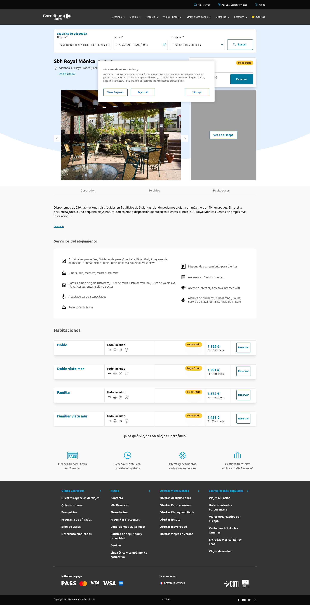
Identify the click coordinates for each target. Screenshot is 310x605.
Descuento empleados (76, 534)
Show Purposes (115, 92)
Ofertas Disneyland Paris (177, 512)
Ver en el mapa (67, 73)
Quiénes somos (71, 505)
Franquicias (69, 512)
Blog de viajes (71, 526)
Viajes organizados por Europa (225, 519)
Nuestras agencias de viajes (80, 498)
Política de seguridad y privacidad (126, 536)
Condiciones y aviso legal (128, 526)
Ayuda (262, 4)
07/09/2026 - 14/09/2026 (132, 44)
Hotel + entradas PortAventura (220, 507)
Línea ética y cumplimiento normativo (129, 555)
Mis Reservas (120, 505)
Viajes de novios (220, 551)
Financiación (119, 512)
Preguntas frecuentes (125, 519)
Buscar (242, 44)
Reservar (241, 79)
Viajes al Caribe (219, 498)
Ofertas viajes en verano (176, 534)
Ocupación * (177, 37)
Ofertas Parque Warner (176, 505)
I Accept (197, 92)
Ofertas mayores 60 (173, 526)
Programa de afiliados (76, 519)
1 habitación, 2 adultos (186, 44)
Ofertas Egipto (170, 519)
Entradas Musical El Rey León (225, 542)
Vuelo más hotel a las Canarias (223, 530)
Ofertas (260, 16)
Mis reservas (204, 4)
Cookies (116, 545)
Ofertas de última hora (175, 498)
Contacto (117, 498)
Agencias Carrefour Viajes (234, 4)
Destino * (62, 37)
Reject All (143, 92)
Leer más (59, 226)
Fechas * (118, 37)
